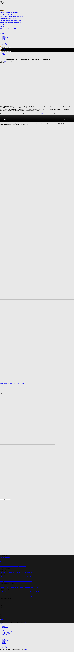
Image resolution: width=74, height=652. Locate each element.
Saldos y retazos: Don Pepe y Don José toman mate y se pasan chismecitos (16, 581)
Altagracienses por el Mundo (9, 631)
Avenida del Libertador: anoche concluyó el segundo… (11, 20)
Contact (3, 8)
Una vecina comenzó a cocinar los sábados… (9, 12)
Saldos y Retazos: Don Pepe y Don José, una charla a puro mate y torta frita (16, 572)
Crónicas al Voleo (7, 43)
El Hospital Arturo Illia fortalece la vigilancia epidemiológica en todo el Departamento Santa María (21, 596)
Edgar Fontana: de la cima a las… (7, 26)
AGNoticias (34, 105)
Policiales (3, 39)
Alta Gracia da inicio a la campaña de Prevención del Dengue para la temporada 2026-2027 (19, 587)
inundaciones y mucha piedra (5, 383)
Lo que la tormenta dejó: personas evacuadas (17, 383)
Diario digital (4, 44)
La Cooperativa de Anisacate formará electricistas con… (12, 16)
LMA (26, 649)
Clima (1, 56)
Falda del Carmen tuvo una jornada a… (8, 24)
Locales (3, 36)
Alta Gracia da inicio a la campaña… (8, 30)
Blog (3, 6)
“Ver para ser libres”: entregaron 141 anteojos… (10, 28)
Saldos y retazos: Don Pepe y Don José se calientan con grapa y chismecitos (16, 577)
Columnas (4, 41)
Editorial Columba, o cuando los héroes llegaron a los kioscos (13, 566)
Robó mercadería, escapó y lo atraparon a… (9, 18)
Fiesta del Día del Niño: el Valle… (7, 14)
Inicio (3, 5)
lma (26, 622)
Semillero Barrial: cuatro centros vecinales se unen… (11, 22)
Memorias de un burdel (5, 557)
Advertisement (4, 7)
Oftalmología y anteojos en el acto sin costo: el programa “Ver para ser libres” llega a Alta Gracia (20, 592)
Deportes (3, 38)
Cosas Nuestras (6, 42)
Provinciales (4, 40)
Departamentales (5, 37)
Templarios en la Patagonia (6, 562)
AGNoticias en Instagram (40, 113)
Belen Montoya (4, 61)
